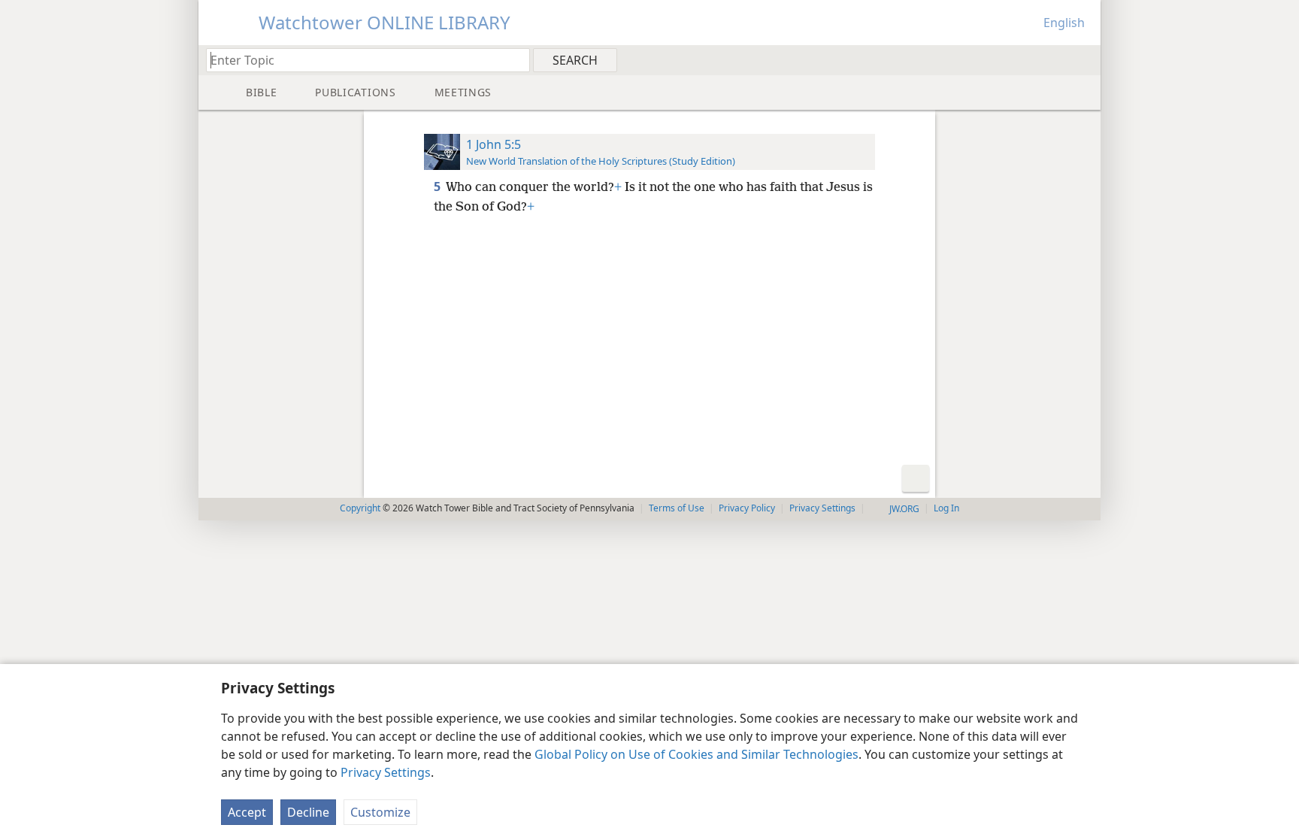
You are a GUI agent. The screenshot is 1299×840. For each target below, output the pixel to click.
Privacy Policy (747, 508)
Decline (308, 812)
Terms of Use (676, 508)
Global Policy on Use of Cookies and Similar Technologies (696, 754)
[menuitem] (1083, 59)
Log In (946, 508)
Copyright (360, 508)
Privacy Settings (386, 772)
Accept (247, 812)
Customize (380, 812)
